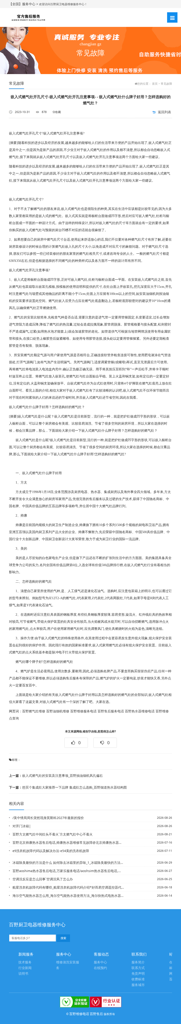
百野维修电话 (79, 1013)
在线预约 (100, 968)
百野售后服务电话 (111, 711)
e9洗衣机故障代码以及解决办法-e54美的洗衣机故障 (50, 850)
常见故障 (166, 83)
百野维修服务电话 (83, 711)
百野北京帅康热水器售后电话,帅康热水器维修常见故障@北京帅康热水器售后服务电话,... (68, 842)
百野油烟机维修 (57, 711)
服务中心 (100, 962)
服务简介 (138, 962)
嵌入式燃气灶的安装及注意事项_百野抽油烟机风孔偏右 (56, 775)
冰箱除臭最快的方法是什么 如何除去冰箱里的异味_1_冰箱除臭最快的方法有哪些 (68, 862)
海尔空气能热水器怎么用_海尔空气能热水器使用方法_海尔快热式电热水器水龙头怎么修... (68, 895)
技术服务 (25, 962)
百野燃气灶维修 (33, 711)
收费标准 (138, 979)
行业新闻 (25, 968)
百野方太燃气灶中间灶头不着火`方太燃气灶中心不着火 (52, 834)
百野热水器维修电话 (140, 711)
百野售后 (96, 1013)
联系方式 (138, 968)
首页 (155, 83)
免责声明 (138, 973)
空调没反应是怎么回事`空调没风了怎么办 (42, 879)
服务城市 (138, 985)
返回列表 (164, 112)
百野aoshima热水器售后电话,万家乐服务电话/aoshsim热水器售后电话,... (66, 871)
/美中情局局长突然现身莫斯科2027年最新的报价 (48, 817)
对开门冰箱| (21, 826)
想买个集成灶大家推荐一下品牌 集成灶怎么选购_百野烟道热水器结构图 (68, 787)
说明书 (23, 973)
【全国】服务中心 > (24, 4)
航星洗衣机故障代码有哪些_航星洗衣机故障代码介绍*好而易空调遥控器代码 (68, 887)
